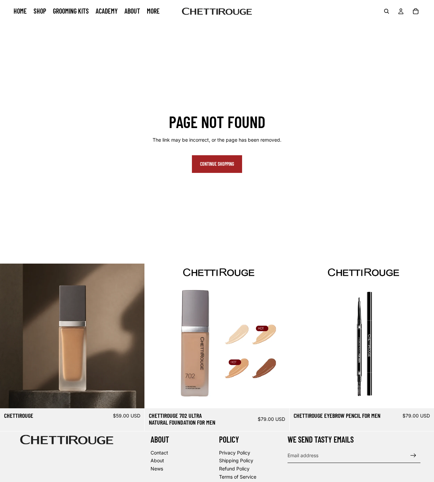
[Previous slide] (10, 335)
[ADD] (134, 398)
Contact (159, 453)
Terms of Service (237, 477)
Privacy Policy (234, 453)
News (157, 468)
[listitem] (153, 11)
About (157, 461)
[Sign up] (413, 455)
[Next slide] (134, 335)
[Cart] (415, 11)
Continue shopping (217, 164)
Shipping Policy (236, 461)
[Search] (386, 11)
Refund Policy (234, 468)
